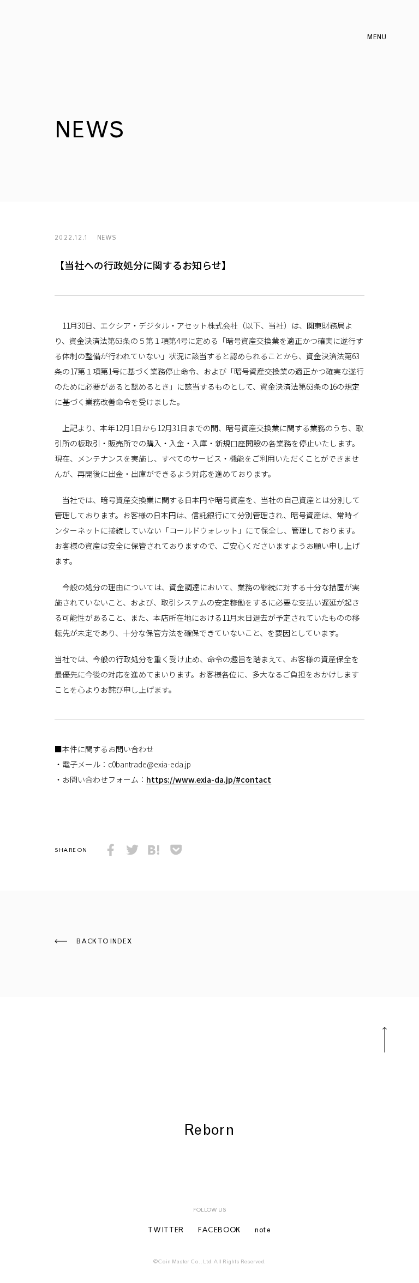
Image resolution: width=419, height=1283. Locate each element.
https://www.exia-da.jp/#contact (208, 779)
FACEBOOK (219, 1230)
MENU (376, 37)
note (263, 1230)
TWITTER (166, 1230)
